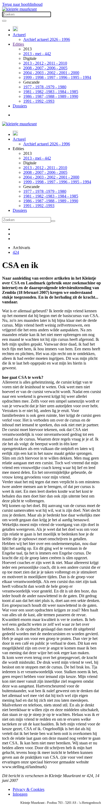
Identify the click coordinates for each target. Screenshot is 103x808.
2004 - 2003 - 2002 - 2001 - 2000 (51, 72)
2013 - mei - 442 (37, 53)
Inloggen (20, 794)
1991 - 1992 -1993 (38, 101)
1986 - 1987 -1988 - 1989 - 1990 (50, 96)
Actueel (19, 34)
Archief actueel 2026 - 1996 (46, 39)
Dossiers (20, 106)
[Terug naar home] (19, 9)
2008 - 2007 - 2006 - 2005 (45, 68)
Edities (18, 44)
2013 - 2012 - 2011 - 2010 (45, 63)
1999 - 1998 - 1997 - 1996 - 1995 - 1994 (57, 77)
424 (16, 252)
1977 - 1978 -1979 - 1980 (44, 87)
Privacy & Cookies (28, 789)
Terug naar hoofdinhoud (22, 4)
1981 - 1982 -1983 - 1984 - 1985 (50, 91)
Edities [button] (18, 148)
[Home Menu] (15, 30)
